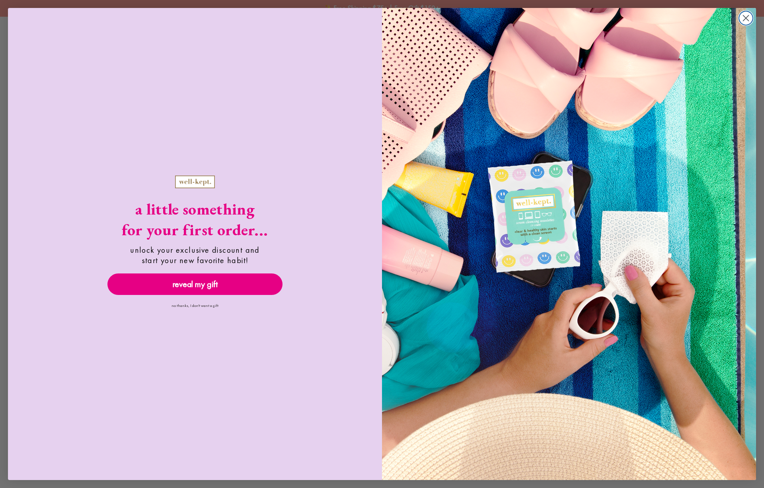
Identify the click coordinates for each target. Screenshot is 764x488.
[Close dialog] (746, 18)
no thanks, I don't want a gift (195, 305)
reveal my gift (195, 284)
